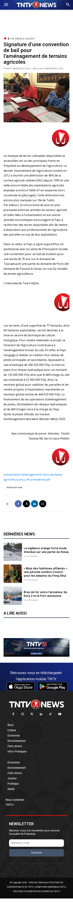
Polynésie (16, 38)
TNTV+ (9, 804)
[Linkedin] (34, 503)
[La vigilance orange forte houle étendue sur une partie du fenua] (13, 551)
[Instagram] (22, 714)
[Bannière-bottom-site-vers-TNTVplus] (36, 655)
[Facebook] (18, 503)
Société (29, 38)
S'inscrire (36, 852)
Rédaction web (14, 487)
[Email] (42, 503)
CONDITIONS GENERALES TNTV (50, 887)
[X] (26, 503)
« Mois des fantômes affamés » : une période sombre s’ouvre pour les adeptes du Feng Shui (46, 572)
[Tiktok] (50, 714)
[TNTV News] (36, 704)
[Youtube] (60, 714)
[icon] (5, 38)
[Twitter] (32, 714)
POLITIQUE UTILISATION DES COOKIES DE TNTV (36, 891)
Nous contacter (14, 799)
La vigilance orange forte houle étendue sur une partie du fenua (46, 549)
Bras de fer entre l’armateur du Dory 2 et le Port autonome (45, 593)
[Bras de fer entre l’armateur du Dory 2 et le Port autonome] (13, 595)
